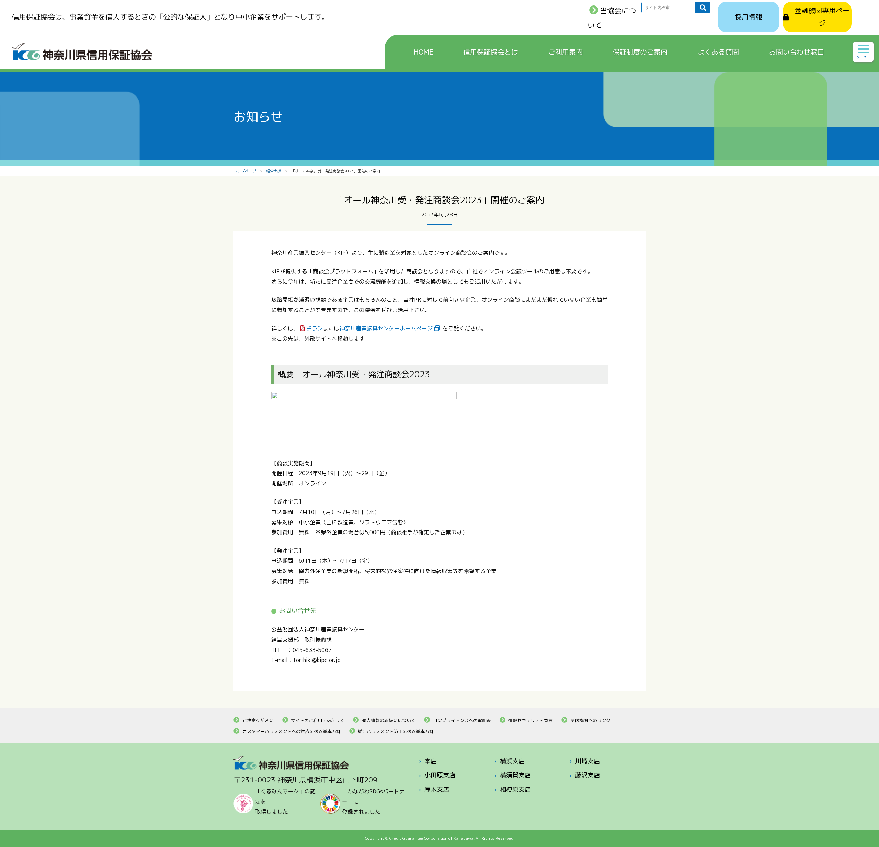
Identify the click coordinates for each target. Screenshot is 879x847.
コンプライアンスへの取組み (462, 720)
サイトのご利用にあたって (317, 720)
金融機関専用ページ (822, 16)
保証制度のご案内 (640, 52)
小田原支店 (439, 775)
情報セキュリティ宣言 (530, 720)
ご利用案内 (565, 52)
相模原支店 (515, 789)
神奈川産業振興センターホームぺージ (386, 328)
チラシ (314, 328)
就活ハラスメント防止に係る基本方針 (396, 731)
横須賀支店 (515, 775)
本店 (430, 761)
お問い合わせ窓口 (796, 52)
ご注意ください (258, 720)
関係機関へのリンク (590, 720)
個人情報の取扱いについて (388, 720)
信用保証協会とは (490, 52)
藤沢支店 (587, 775)
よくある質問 (718, 52)
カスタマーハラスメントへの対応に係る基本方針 (291, 731)
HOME (423, 52)
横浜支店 (512, 761)
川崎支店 (587, 761)
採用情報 (748, 17)
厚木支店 (436, 789)
